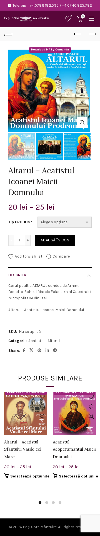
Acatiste (35, 340)
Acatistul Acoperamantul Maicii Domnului (74, 449)
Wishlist (71, 16)
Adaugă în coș (55, 240)
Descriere (18, 275)
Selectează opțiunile (29, 476)
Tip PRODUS (19, 222)
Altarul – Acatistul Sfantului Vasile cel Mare (22, 449)
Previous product (78, 34)
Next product (92, 34)
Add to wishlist (28, 256)
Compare (61, 256)
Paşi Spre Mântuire (40, 527)
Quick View (42, 416)
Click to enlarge (82, 122)
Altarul (54, 340)
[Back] (8, 34)
